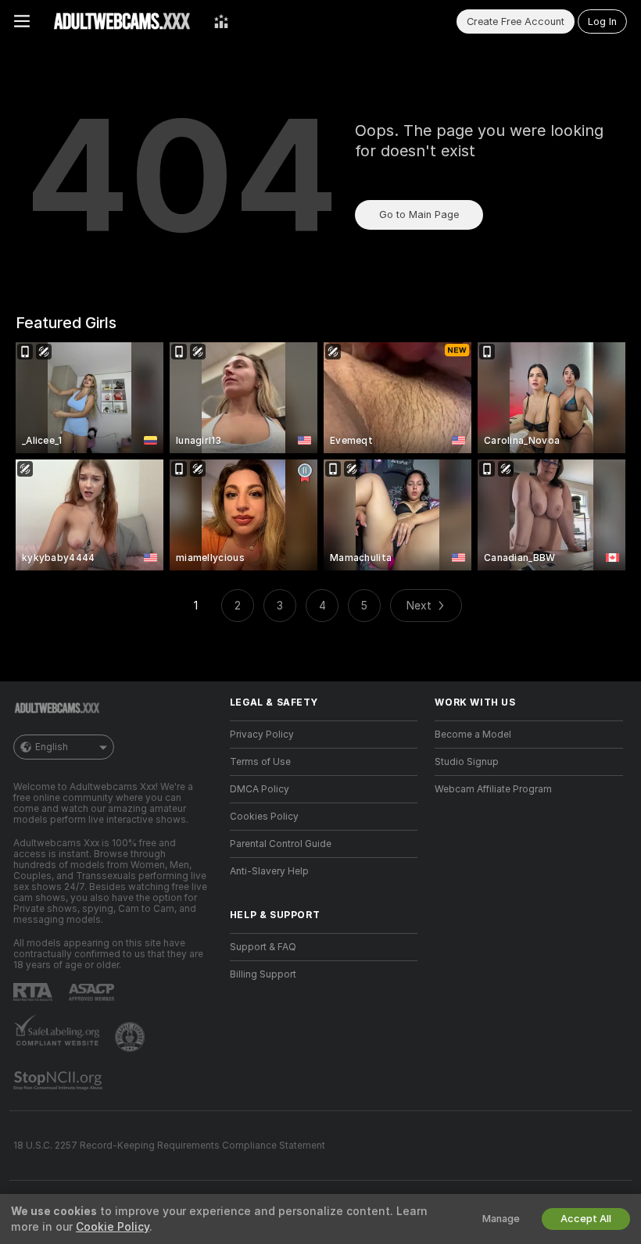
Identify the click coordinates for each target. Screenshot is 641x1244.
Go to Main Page (419, 214)
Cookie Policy (112, 1227)
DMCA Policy (259, 789)
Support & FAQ (263, 947)
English (51, 747)
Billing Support (263, 974)
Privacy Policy (262, 734)
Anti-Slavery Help (269, 871)
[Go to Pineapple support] (131, 1037)
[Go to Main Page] (122, 21)
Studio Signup (467, 761)
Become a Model (473, 734)
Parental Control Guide (280, 843)
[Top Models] (221, 21)
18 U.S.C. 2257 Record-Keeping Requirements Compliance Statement (169, 1145)
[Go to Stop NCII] (59, 1080)
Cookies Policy (264, 816)
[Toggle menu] (22, 21)
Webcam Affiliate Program (493, 789)
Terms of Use (260, 761)
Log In (602, 21)
